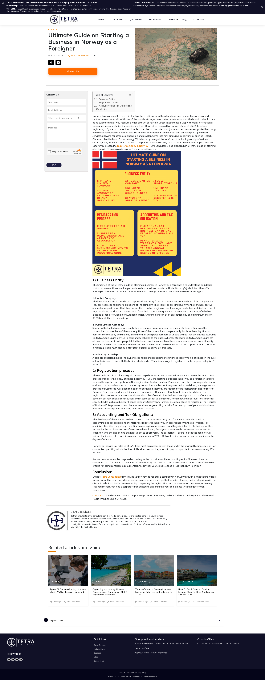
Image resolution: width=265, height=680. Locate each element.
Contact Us (199, 19)
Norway (52, 30)
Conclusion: (102, 109)
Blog (184, 19)
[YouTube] (17, 659)
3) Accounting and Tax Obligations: (114, 105)
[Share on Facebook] (51, 62)
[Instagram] (13, 659)
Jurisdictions (136, 19)
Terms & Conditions (126, 673)
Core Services (100, 645)
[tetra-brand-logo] (64, 19)
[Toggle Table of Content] (129, 95)
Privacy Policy (140, 673)
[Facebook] (9, 659)
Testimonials (155, 19)
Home (101, 19)
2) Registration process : (108, 102)
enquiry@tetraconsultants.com (235, 6)
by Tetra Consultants (78, 55)
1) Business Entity (105, 99)
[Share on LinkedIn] (58, 62)
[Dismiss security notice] (261, 6)
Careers (97, 653)
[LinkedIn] (21, 659)
